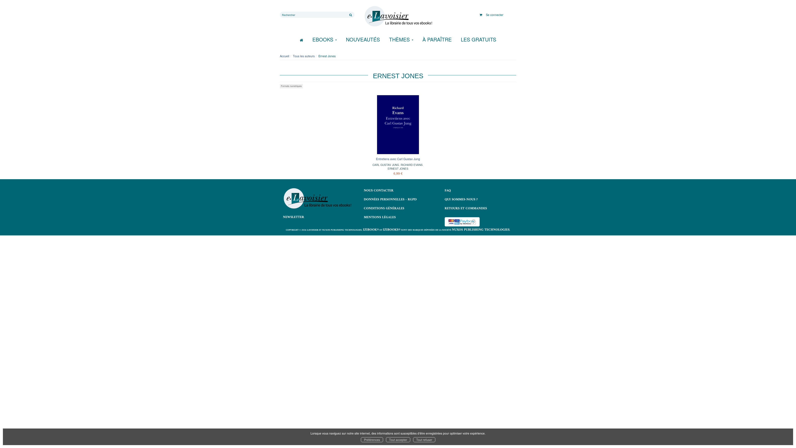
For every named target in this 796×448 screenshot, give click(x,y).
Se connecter (494, 15)
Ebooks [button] (323, 39)
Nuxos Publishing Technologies (481, 230)
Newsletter (293, 217)
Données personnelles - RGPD (390, 199)
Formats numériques (291, 86)
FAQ (448, 191)
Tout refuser (424, 440)
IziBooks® (391, 230)
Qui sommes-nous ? (461, 199)
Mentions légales (380, 217)
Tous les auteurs (304, 56)
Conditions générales (384, 208)
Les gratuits (478, 39)
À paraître (437, 39)
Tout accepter (398, 440)
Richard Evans (412, 165)
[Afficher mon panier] (480, 15)
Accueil (284, 56)
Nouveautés (363, 39)
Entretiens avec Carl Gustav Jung (398, 159)
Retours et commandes (466, 208)
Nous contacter (378, 191)
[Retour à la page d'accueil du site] (398, 16)
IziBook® (371, 230)
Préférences (372, 440)
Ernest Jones (398, 168)
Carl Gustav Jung (386, 165)
